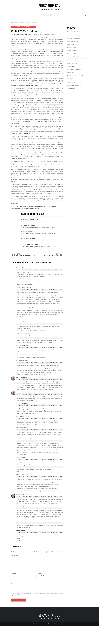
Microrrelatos (70, 79)
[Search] (85, 15)
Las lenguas (70, 72)
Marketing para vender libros (74, 76)
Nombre (14, 574)
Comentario (15, 555)
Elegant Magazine (58, 624)
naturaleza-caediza (34, 208)
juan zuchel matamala (22, 268)
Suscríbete (49, 15)
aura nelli (18, 521)
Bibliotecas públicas (72, 32)
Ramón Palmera (20, 377)
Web (12, 583)
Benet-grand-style (21, 206)
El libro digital (70, 47)
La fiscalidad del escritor (73, 69)
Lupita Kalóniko (20, 530)
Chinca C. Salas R (21, 345)
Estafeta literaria (71, 63)
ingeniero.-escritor (45, 206)
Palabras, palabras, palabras (27, 232)
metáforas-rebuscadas (23, 208)
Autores (43, 15)
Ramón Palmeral (20, 392)
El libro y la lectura (16, 26)
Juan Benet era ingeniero (18, 49)
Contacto (56, 15)
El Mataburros (70, 54)
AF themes (66, 624)
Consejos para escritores (73, 35)
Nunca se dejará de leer (54, 104)
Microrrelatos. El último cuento (28, 225)
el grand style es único (22, 78)
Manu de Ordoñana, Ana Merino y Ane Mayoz (23, 34)
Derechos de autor (71, 41)
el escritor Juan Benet (36, 38)
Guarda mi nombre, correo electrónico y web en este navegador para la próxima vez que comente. (37, 594)
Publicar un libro (71, 82)
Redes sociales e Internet (73, 85)
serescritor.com (49, 5)
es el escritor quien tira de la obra (24, 133)
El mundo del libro (71, 57)
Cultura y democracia (72, 38)
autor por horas (59, 38)
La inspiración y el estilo (39, 55)
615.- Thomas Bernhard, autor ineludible (30, 244)
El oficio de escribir (26, 26)
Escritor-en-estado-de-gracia (33, 206)
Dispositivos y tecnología (73, 44)
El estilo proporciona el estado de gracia (21, 61)
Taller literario (70, 88)
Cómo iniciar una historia (51, 255)
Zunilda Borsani (20, 457)
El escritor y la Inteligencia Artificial (30, 219)
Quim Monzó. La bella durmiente (28, 238)
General (33, 26)
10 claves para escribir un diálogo (25, 255)
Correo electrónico (41, 575)
